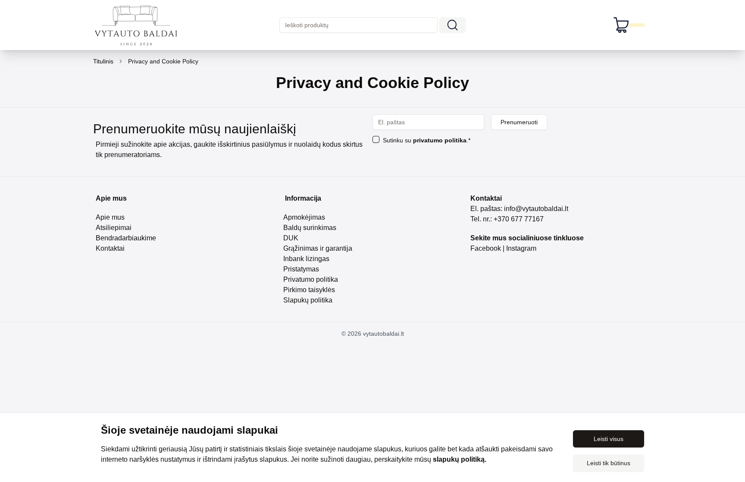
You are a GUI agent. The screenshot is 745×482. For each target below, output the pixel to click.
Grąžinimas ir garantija (317, 248)
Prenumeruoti (519, 122)
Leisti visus (608, 438)
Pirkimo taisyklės (309, 289)
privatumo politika (439, 140)
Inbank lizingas (306, 258)
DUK (290, 238)
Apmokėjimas (304, 217)
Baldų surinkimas (309, 227)
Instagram (522, 248)
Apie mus (110, 217)
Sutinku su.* (426, 140)
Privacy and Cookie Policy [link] (163, 61)
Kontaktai (110, 248)
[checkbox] (375, 139)
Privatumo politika (310, 279)
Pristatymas (301, 269)
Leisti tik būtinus (608, 463)
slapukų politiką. (459, 459)
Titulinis (103, 61)
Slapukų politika (307, 300)
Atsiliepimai (113, 227)
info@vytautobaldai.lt (536, 208)
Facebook (485, 248)
